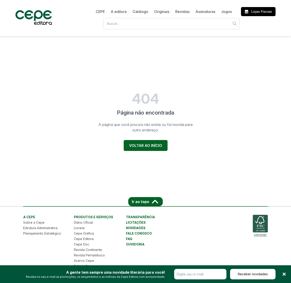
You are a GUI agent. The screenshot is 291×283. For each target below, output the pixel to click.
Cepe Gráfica (84, 233)
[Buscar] (234, 23)
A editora (119, 11)
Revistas (182, 11)
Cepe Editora (84, 239)
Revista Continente (88, 250)
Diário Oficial (83, 222)
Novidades (136, 228)
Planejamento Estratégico (42, 233)
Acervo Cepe (84, 261)
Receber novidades (253, 274)
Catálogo (140, 11)
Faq (129, 239)
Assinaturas (205, 11)
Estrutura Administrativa (40, 228)
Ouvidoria (135, 244)
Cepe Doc (81, 244)
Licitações (136, 222)
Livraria (79, 228)
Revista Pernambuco (89, 255)
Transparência (140, 217)
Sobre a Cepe (34, 222)
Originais (161, 11)
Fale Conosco (139, 233)
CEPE (100, 11)
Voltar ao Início (145, 145)
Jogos (226, 11)
